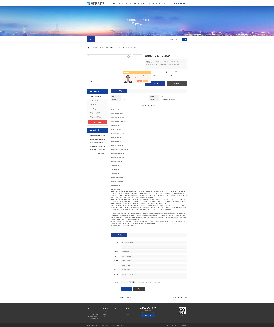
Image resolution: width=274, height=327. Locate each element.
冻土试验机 (93, 109)
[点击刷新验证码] (132, 282)
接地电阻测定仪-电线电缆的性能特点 (98, 149)
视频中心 (151, 3)
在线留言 (158, 3)
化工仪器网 (173, 325)
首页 (114, 3)
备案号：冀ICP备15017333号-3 (116, 325)
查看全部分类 (97, 122)
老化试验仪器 (120, 48)
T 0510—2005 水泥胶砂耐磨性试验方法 (98, 153)
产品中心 (128, 3)
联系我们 (166, 3)
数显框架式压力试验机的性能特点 (98, 135)
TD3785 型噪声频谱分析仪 (92, 318)
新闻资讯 (136, 3)
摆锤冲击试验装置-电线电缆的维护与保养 (98, 139)
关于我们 (121, 3)
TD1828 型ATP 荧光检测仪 (92, 312)
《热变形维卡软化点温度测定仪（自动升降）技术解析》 (98, 146)
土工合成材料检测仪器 (110, 48)
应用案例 (105, 314)
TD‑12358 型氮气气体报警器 (92, 314)
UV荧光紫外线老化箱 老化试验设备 (125, 297)
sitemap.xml (184, 325)
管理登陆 (179, 325)
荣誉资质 (116, 316)
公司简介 (116, 312)
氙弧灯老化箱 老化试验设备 (180, 297)
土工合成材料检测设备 (95, 117)
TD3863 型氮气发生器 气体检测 (92, 316)
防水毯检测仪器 (94, 101)
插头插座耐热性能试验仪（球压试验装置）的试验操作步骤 (98, 142)
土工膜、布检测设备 (95, 113)
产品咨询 (155, 83)
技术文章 (143, 3)
